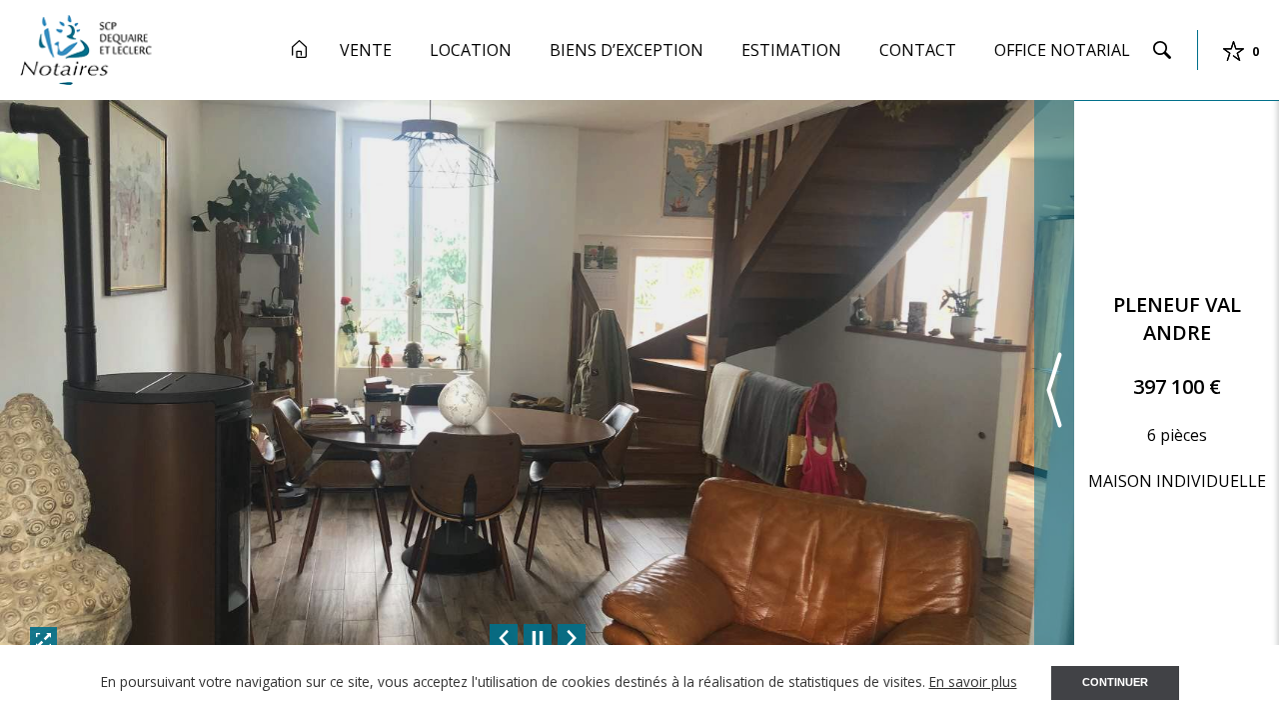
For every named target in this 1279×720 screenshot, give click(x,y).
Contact (917, 50)
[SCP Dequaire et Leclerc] (86, 48)
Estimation (791, 50)
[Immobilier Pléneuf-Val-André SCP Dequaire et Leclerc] (299, 49)
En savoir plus (973, 681)
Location (471, 50)
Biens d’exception (626, 50)
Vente (366, 50)
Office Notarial (1062, 50)
